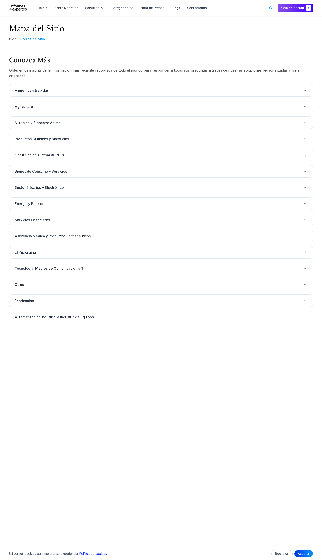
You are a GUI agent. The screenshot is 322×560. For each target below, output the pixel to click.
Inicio (13, 39)
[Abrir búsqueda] (270, 8)
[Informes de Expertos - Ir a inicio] (18, 8)
